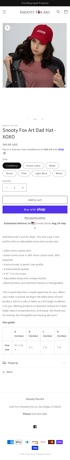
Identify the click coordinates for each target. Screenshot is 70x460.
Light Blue (41, 173)
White (59, 173)
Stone (9, 173)
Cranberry (12, 165)
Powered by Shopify (43, 454)
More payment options (35, 217)
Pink (24, 173)
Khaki (52, 165)
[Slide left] (27, 119)
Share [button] (9, 371)
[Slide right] (42, 119)
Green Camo (33, 165)
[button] (4, 12)
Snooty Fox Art (30, 454)
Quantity (7, 180)
